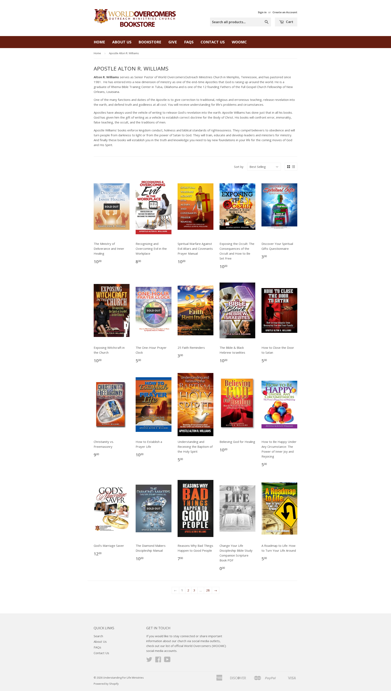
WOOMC (239, 42)
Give (172, 42)
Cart (289, 22)
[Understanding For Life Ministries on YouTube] (167, 661)
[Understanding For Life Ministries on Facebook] (158, 661)
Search (98, 636)
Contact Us (213, 42)
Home (99, 42)
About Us (121, 42)
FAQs (188, 42)
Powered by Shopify (106, 683)
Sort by (238, 167)
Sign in (262, 12)
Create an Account (284, 12)
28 (208, 590)
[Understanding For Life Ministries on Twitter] (149, 661)
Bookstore (149, 42)
